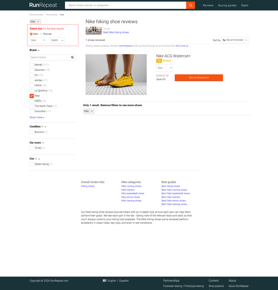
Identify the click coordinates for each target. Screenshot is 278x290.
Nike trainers (128, 189)
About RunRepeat (238, 286)
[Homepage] (44, 5)
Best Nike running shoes (174, 189)
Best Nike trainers (171, 197)
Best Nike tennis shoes (174, 200)
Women (47, 33)
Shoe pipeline (216, 286)
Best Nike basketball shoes (176, 193)
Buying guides (227, 5)
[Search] (190, 5)
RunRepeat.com (59, 280)
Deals (244, 5)
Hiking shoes (51, 15)
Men (35, 33)
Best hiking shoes (171, 186)
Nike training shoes (131, 200)
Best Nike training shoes (174, 204)
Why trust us (182, 46)
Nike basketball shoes (132, 193)
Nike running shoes (131, 186)
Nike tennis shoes (130, 197)
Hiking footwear (36, 15)
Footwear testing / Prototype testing (183, 286)
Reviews (208, 5)
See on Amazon (198, 77)
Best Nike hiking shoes (116, 32)
